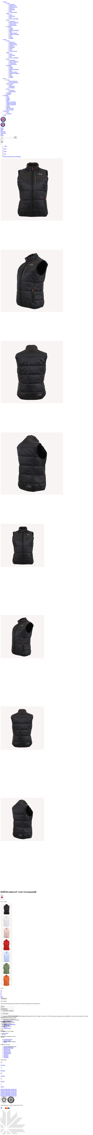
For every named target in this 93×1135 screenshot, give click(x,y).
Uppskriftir (8, 113)
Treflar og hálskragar (11, 104)
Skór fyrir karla (9, 109)
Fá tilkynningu (4, 1009)
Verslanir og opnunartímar (9, 1024)
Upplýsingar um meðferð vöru (9, 1019)
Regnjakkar (12, 87)
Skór (10, 35)
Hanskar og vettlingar (14, 73)
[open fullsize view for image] (46, 204)
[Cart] (2, 140)
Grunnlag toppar (13, 12)
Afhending (5, 1054)
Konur (4, 1)
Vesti (10, 17)
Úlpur (10, 14)
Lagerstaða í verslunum (8, 1010)
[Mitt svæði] (2, 142)
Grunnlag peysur (13, 51)
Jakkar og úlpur (10, 83)
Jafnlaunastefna (7, 1050)
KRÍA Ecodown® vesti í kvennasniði (12, 156)
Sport (4, 115)
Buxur (7, 20)
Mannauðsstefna (7, 1052)
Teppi (7, 96)
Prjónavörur (6, 111)
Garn (7, 112)
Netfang (2, 1006)
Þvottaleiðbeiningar (7, 1021)
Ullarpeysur (12, 4)
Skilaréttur (5, 1056)
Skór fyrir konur (10, 108)
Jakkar (7, 13)
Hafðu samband (7, 1028)
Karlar (4, 39)
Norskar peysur (12, 5)
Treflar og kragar (13, 33)
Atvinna (5, 1027)
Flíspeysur (11, 8)
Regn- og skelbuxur (13, 22)
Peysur (8, 3)
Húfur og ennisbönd (11, 102)
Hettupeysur (12, 9)
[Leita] (15, 137)
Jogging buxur (12, 23)
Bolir (10, 10)
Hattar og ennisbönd (14, 30)
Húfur (10, 31)
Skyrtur (11, 48)
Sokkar (11, 27)
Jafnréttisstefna (6, 1049)
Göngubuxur (12, 21)
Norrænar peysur (13, 7)
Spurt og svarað (7, 1040)
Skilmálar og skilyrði (8, 1048)
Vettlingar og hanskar (14, 34)
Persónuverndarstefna (8, 1047)
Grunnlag (8, 94)
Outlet (2, 135)
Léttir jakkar (12, 16)
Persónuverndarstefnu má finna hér (9, 1089)
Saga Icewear (6, 1025)
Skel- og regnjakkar (13, 18)
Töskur (11, 37)
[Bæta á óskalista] (2, 897)
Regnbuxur (11, 90)
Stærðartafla (3, 998)
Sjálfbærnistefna (7, 1053)
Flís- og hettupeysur (13, 82)
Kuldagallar (12, 86)
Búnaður (11, 38)
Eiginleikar (5, 1016)
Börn (4, 78)
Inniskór (11, 29)
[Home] (3, 121)
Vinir (4, 1034)
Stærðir (5, 1042)
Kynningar (5, 1033)
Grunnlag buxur (13, 25)
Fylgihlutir (8, 26)
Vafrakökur (6, 1057)
